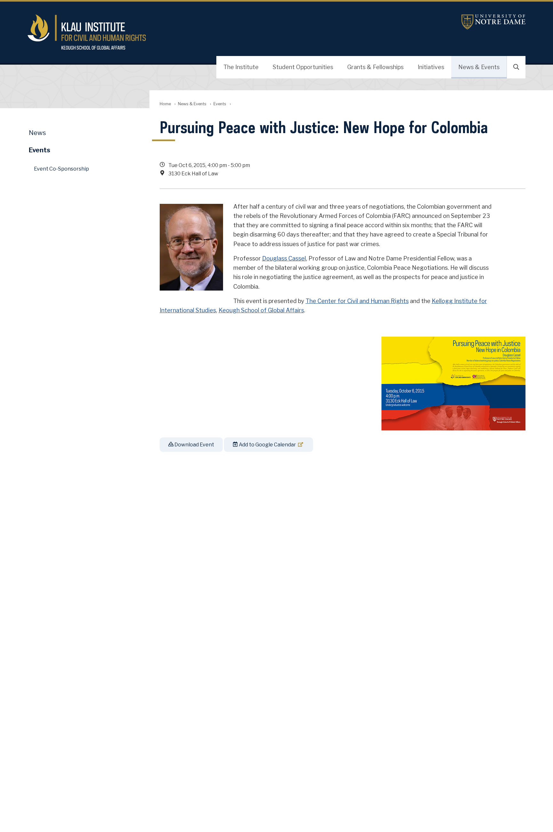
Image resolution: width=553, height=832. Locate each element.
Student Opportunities (303, 67)
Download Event (193, 445)
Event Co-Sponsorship (61, 169)
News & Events (479, 67)
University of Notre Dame (493, 21)
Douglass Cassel (284, 258)
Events (219, 103)
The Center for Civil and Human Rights (357, 301)
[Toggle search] (516, 67)
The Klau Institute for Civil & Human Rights (193, 32)
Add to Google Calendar (267, 445)
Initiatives (431, 67)
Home (165, 103)
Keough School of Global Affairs (261, 310)
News (37, 133)
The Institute (241, 67)
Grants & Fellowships (375, 67)
